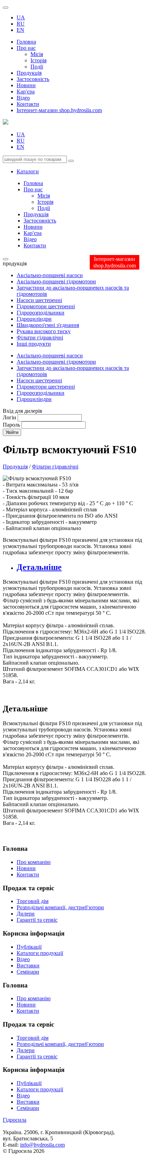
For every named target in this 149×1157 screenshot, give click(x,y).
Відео (23, 98)
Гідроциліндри (34, 319)
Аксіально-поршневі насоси (50, 275)
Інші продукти (34, 344)
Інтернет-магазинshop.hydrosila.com (114, 262)
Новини (26, 85)
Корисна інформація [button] (33, 1069)
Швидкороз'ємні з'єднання (48, 325)
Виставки (28, 965)
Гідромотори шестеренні (46, 306)
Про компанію (34, 862)
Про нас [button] (26, 48)
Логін (9, 417)
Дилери (26, 914)
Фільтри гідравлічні (40, 337)
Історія (38, 60)
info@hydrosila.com (42, 1145)
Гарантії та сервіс (37, 920)
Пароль (11, 425)
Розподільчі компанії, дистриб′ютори (60, 907)
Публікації (29, 947)
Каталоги (28, 171)
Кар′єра (26, 91)
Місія (36, 54)
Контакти (28, 104)
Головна (26, 42)
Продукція (29, 73)
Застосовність (33, 79)
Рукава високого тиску (44, 331)
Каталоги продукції (40, 953)
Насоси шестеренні (39, 300)
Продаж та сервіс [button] (28, 1024)
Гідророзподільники (40, 313)
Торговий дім (33, 901)
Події (36, 67)
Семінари (28, 972)
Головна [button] (15, 985)
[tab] (81, 567)
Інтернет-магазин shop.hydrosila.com (59, 110)
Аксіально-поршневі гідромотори (56, 281)
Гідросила (14, 1120)
